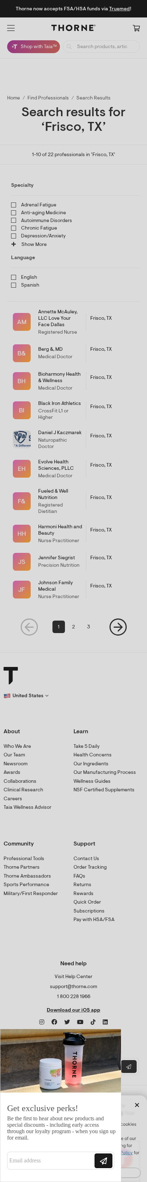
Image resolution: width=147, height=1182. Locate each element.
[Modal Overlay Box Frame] (60, 1105)
